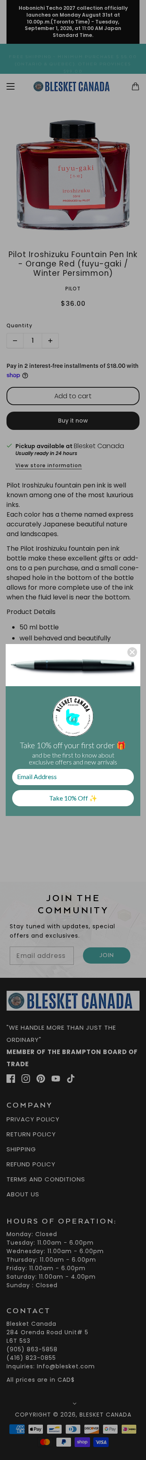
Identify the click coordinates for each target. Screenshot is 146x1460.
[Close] (132, 652)
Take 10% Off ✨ (73, 798)
